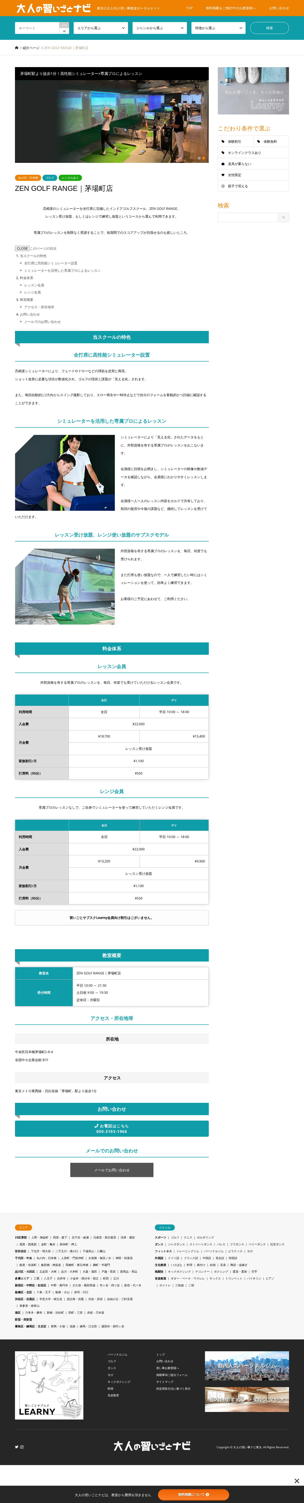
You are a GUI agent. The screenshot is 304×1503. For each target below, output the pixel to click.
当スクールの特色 (33, 255)
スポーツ (160, 1237)
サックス (215, 1278)
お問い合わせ (279, 8)
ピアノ (270, 1278)
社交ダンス (277, 1244)
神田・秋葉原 (124, 1258)
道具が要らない (239, 163)
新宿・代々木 (132, 1285)
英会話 (220, 1258)
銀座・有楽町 (28, 1265)
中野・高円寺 (59, 1285)
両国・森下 (60, 1237)
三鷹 (36, 1278)
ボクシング (221, 1271)
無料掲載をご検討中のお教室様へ (231, 8)
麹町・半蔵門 (101, 1265)
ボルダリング (205, 1237)
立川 (116, 1278)
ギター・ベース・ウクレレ (188, 1278)
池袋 (72, 1326)
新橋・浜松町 (55, 1313)
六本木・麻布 (33, 1313)
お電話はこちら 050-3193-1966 (112, 1128)
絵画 (213, 1265)
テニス (188, 1237)
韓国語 (233, 1258)
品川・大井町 (69, 1271)
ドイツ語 (173, 1258)
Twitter (16, 1447)
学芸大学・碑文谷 (50, 1299)
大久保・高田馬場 (83, 1285)
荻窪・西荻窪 (23, 1319)
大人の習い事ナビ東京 (247, 1447)
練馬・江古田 (88, 1326)
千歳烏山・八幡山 (94, 1251)
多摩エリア (22, 1278)
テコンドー (202, 1271)
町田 (106, 1278)
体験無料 (270, 141)
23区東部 (21, 1237)
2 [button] (203, 158)
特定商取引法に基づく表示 (173, 1389)
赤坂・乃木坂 (95, 1313)
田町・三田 (75, 1313)
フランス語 (191, 1258)
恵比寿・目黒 (75, 1299)
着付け (201, 1265)
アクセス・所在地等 (39, 307)
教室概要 (26, 299)
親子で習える (238, 186)
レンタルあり (70, 178)
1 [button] (199, 158)
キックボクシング (179, 1271)
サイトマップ (164, 1382)
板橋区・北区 (23, 1292)
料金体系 (26, 277)
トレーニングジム (187, 1251)
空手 (254, 1271)
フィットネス (163, 1251)
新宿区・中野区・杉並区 (30, 1285)
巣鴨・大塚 (58, 1326)
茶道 (223, 1265)
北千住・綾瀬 (80, 1237)
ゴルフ (50, 178)
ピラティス (235, 1251)
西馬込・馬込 (128, 1271)
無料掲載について (191, 1494)
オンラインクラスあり (244, 152)
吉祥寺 (61, 1278)
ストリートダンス (201, 1244)
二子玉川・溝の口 (66, 1251)
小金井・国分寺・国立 (84, 1278)
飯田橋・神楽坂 (51, 1265)
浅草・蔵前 (128, 1237)
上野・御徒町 (39, 1237)
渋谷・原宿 (95, 1299)
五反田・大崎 (48, 1271)
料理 (189, 1265)
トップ (160, 1354)
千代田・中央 (23, 1258)
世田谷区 (20, 1251)
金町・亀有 (48, 1244)
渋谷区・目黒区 (25, 1299)
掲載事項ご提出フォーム (172, 1375)
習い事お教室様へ (167, 1368)
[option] (112, 121)
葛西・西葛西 (28, 1244)
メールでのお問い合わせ (42, 321)
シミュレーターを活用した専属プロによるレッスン (62, 270)
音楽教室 (160, 1278)
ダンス (159, 1244)
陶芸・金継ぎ (238, 1265)
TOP (189, 8)
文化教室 (160, 1265)
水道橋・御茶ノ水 (99, 1258)
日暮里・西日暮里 (104, 1237)
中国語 (207, 1258)
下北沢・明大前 (41, 1251)
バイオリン (254, 1278)
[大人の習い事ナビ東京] (152, 1449)
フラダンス (237, 1244)
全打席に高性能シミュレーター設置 (50, 263)
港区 (18, 1313)
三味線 (179, 1285)
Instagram (22, 1447)
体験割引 (234, 141)
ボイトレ (165, 1285)
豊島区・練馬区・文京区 (30, 1326)
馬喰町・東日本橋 (77, 1265)
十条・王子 (44, 1292)
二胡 (191, 1285)
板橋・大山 (62, 1292)
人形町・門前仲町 (72, 1258)
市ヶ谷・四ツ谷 (110, 1285)
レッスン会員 (34, 285)
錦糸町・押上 (68, 1244)
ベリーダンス (257, 1244)
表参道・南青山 (29, 1306)
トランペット (233, 1278)
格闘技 (159, 1271)
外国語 (159, 1258)
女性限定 (234, 175)
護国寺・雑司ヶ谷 (112, 1326)
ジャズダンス (176, 1244)
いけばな (176, 1265)
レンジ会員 (32, 292)
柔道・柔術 (240, 1271)
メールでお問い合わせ (112, 1170)
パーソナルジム (214, 1251)
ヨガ (250, 1251)
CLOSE (22, 248)
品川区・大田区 (25, 1271)
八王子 (48, 1278)
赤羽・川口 (81, 1292)
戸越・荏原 (108, 1271)
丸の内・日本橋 (28, 178)
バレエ (221, 1244)
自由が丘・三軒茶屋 (120, 1299)
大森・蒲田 (90, 1271)
